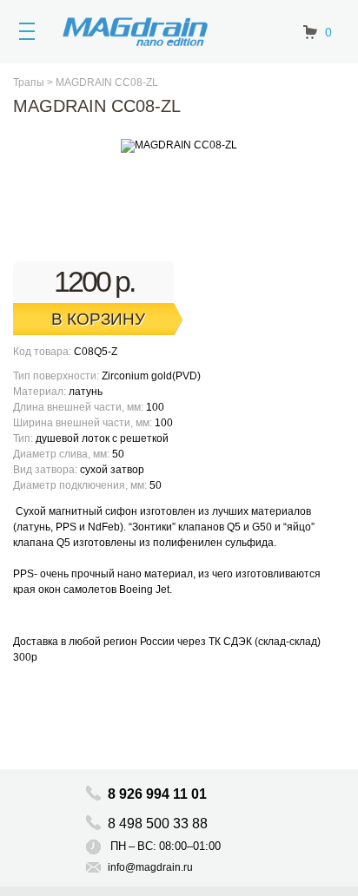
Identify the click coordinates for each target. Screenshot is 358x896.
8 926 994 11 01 (157, 794)
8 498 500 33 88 (159, 823)
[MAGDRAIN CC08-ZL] (179, 146)
